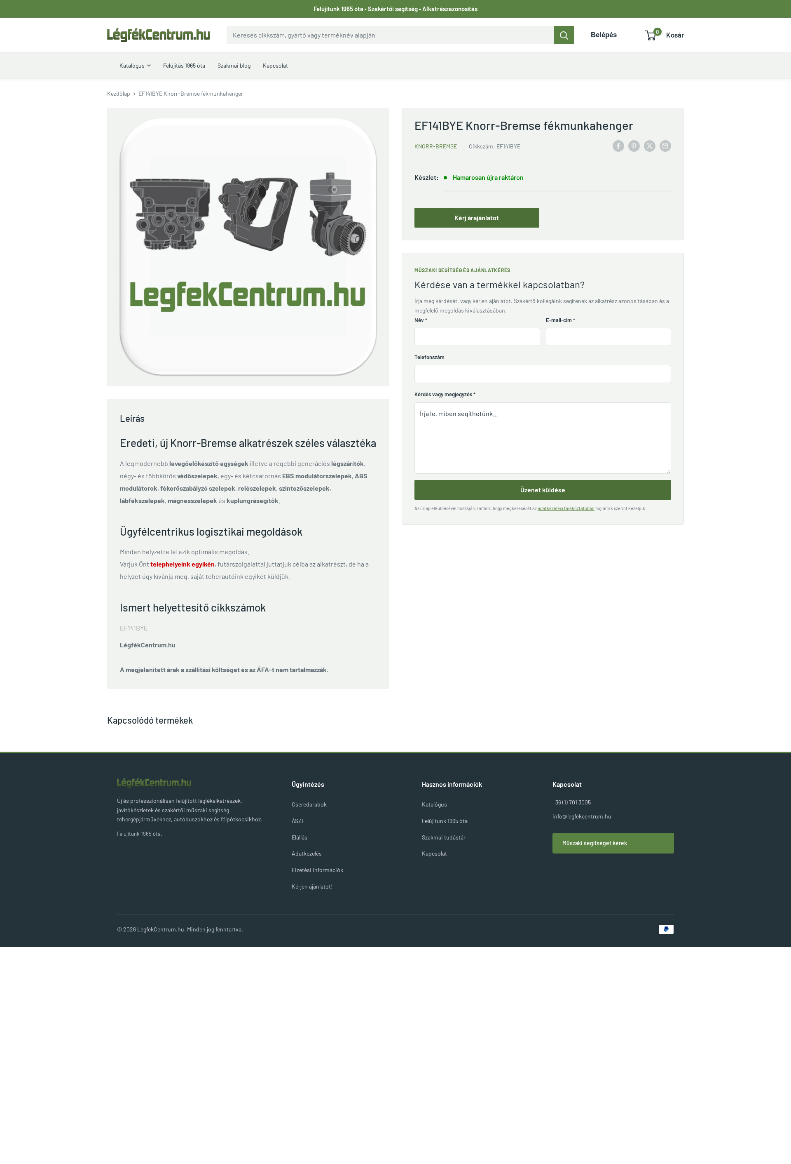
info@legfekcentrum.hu (581, 816)
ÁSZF (298, 820)
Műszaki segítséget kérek (594, 843)
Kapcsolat (434, 853)
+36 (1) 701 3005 (571, 802)
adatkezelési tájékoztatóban (566, 508)
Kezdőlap (118, 93)
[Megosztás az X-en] (649, 145)
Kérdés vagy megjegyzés (444, 394)
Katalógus (434, 804)
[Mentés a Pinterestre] (634, 145)
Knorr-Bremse (435, 146)
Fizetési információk (317, 869)
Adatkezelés (307, 853)
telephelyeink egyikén (182, 564)
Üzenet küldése (542, 490)
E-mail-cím (560, 320)
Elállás (299, 837)
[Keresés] (564, 35)
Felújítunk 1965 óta (445, 820)
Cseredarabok (309, 804)
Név (420, 320)
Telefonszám (429, 357)
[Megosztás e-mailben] (665, 145)
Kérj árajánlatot (476, 217)
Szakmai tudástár (444, 837)
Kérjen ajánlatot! (312, 886)
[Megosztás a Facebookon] (618, 145)
